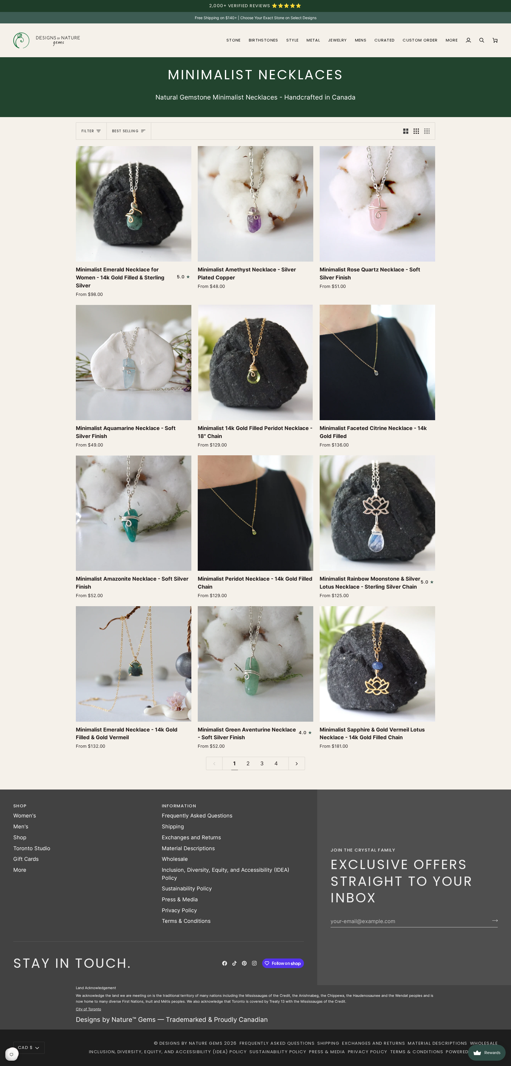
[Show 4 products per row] (428, 131)
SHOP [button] (20, 806)
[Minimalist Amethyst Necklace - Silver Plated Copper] (255, 204)
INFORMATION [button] (179, 806)
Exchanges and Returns (191, 837)
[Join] (493, 920)
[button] (233, 40)
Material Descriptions (188, 848)
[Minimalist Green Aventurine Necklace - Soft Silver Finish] (255, 664)
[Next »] (297, 763)
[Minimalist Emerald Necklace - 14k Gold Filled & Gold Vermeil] (133, 664)
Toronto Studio (31, 848)
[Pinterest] (244, 963)
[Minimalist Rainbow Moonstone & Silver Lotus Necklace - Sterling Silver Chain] (377, 513)
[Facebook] (224, 963)
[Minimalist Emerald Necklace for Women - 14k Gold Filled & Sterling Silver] (133, 204)
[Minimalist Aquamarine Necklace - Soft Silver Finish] (133, 362)
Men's (20, 826)
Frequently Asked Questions (197, 815)
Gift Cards (26, 859)
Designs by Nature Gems (191, 1043)
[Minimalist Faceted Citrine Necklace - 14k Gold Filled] (377, 362)
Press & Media (180, 899)
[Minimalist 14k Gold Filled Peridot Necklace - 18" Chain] (255, 362)
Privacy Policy (179, 910)
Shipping (173, 826)
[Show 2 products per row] (406, 131)
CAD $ (25, 1047)
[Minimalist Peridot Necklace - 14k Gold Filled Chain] (255, 513)
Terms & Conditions (186, 921)
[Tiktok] (234, 963)
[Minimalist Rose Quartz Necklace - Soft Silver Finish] (377, 204)
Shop (19, 837)
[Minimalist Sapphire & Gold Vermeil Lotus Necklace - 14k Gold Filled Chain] (377, 664)
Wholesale (175, 859)
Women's (24, 815)
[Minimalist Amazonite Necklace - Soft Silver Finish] (133, 513)
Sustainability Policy (187, 888)
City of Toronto (88, 1009)
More (19, 870)
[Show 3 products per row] (416, 131)
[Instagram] (254, 963)
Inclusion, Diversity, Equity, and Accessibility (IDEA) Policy (168, 1052)
